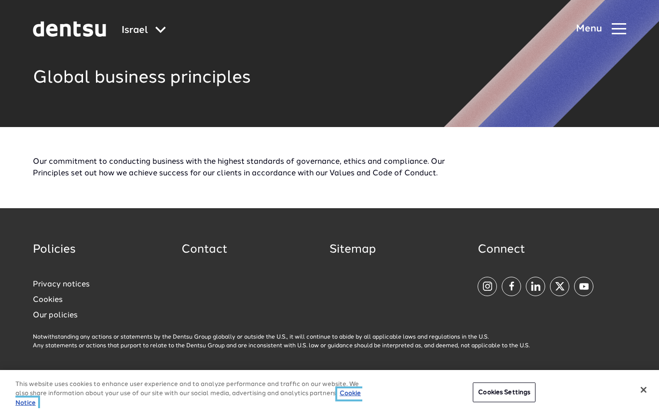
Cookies (48, 300)
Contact (204, 250)
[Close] (643, 389)
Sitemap (353, 250)
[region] (329, 391)
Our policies (55, 315)
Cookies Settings (504, 392)
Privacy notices (61, 284)
